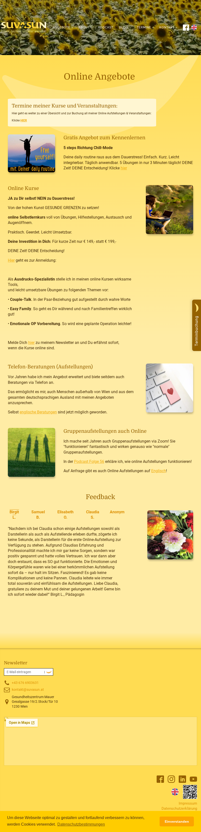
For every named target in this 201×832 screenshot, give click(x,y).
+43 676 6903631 (25, 683)
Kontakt (167, 27)
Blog (123, 27)
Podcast (105, 27)
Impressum (188, 803)
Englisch (158, 471)
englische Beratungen (38, 412)
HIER (23, 120)
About (84, 27)
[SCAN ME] (190, 792)
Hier (11, 260)
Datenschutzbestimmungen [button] (81, 824)
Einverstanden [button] (177, 821)
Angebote (61, 27)
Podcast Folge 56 (89, 461)
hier (124, 168)
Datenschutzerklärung (179, 808)
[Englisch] (175, 792)
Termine (144, 27)
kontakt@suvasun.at (28, 689)
